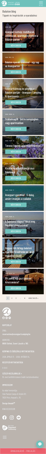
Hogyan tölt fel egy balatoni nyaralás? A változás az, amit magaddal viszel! (19, 251)
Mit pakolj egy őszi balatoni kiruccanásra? (18, 280)
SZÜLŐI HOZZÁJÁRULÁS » (12, 373)
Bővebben (16, 45)
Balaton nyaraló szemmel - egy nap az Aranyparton (22, 64)
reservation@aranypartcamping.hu (16, 334)
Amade (11, 403)
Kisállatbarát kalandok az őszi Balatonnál (19, 170)
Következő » (33, 298)
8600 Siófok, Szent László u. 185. (15, 343)
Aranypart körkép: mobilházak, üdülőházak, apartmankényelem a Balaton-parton (21, 35)
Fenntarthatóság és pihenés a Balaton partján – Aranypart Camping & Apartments (23, 92)
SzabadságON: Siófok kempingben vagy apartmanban (21, 121)
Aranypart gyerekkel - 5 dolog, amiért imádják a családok (19, 196)
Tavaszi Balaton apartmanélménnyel (22, 145)
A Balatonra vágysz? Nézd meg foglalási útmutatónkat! (20, 223)
